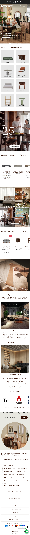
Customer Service (15, 502)
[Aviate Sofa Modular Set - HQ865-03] (6, 175)
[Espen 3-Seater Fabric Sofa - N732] (8, 252)
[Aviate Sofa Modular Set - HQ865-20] (10, 175)
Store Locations (14, 498)
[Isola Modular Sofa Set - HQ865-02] (28, 175)
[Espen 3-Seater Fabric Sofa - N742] (6, 252)
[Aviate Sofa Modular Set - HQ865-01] (3, 175)
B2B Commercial (14, 519)
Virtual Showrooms (14, 509)
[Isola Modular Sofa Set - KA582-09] (29, 177)
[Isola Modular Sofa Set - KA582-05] (27, 177)
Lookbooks (14, 512)
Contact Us (14, 495)
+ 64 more (6, 178)
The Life (14, 505)
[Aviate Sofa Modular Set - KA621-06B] (9, 177)
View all (24, 155)
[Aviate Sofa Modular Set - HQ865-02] (4, 175)
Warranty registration (14, 523)
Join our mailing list (15, 491)
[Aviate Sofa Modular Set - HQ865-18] (8, 175)
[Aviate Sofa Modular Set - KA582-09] (5, 177)
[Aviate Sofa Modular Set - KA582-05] (3, 177)
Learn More (15, 386)
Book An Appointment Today (15, 288)
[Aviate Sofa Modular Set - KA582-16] (7, 177)
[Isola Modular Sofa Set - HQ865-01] (26, 175)
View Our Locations (15, 342)
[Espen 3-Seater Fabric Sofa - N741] (4, 252)
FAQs (14, 516)
